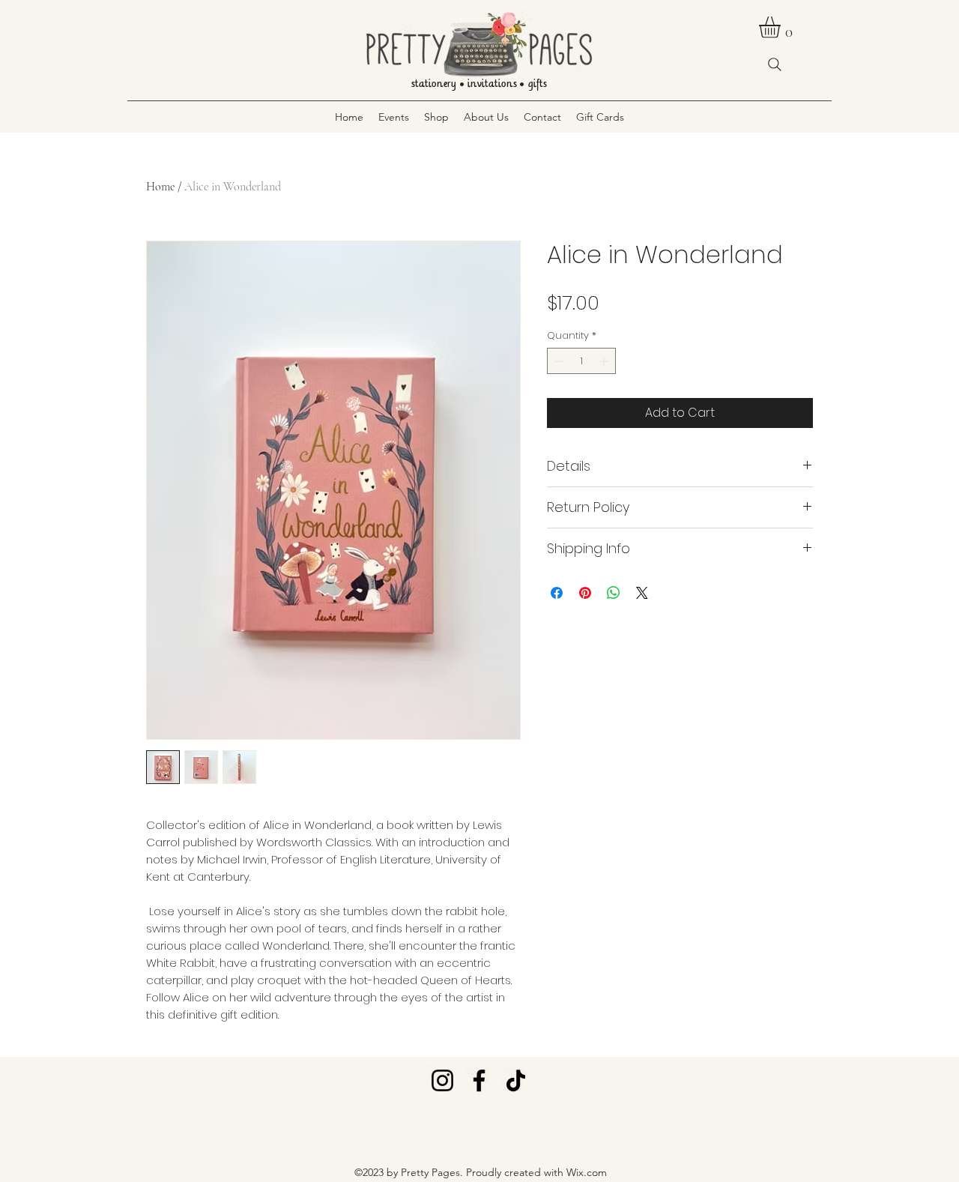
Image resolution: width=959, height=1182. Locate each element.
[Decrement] (558, 361)
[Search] (774, 64)
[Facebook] (479, 1080)
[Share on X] (642, 593)
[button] (782, 27)
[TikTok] (515, 1080)
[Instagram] (442, 1080)
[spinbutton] (581, 361)
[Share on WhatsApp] (614, 593)
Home (160, 186)
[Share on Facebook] (557, 593)
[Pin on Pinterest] (585, 593)
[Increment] (605, 361)
